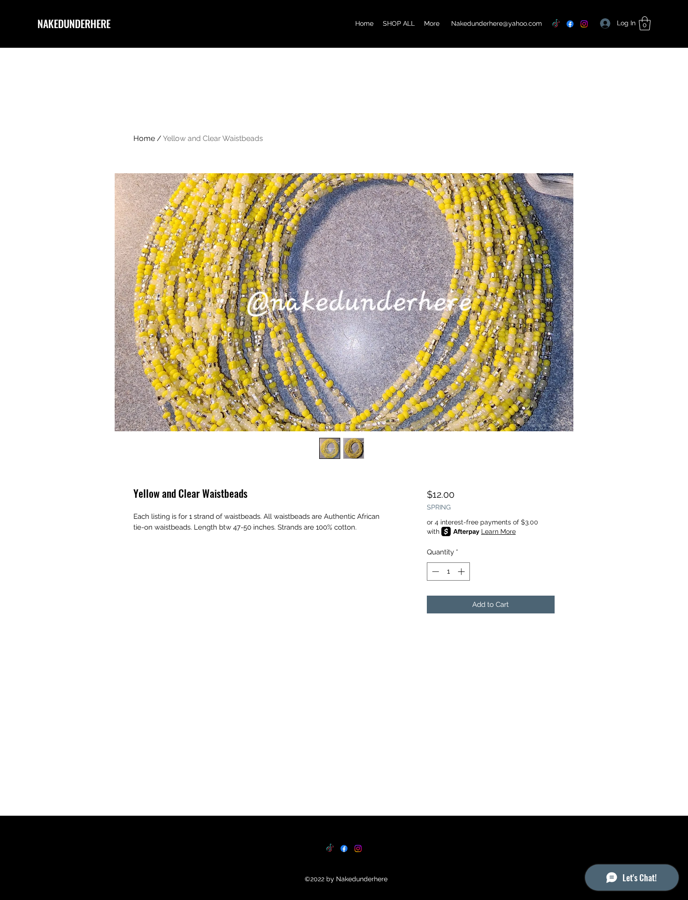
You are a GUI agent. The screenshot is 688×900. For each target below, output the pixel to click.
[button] (645, 23)
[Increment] (462, 571)
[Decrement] (434, 571)
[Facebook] (570, 24)
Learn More (498, 531)
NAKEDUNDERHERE (73, 23)
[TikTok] (556, 24)
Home (144, 138)
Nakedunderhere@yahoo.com (496, 23)
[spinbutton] (448, 571)
